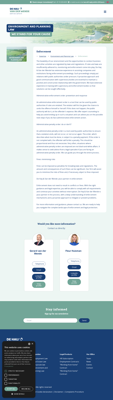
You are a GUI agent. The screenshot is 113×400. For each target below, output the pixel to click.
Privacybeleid (8, 366)
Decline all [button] (26, 389)
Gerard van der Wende (38, 252)
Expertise (42, 56)
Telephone (39, 264)
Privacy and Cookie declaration (39, 392)
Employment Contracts (69, 361)
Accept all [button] (11, 389)
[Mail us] (68, 2)
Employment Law (40, 358)
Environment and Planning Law (62, 56)
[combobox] (29, 344)
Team (88, 358)
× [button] (32, 344)
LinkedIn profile (38, 277)
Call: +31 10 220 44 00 (60, 2)
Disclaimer (58, 392)
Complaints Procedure (74, 392)
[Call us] (31, 2)
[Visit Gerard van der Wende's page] (39, 239)
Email (39, 270)
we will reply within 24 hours (94, 2)
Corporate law (39, 364)
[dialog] (18, 369)
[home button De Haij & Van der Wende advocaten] (20, 11)
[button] (18, 394)
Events (89, 364)
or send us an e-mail (77, 2)
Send (84, 320)
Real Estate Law (39, 361)
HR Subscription (66, 358)
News (88, 361)
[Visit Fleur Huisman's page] (74, 239)
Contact (89, 368)
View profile (38, 285)
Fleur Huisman (73, 250)
